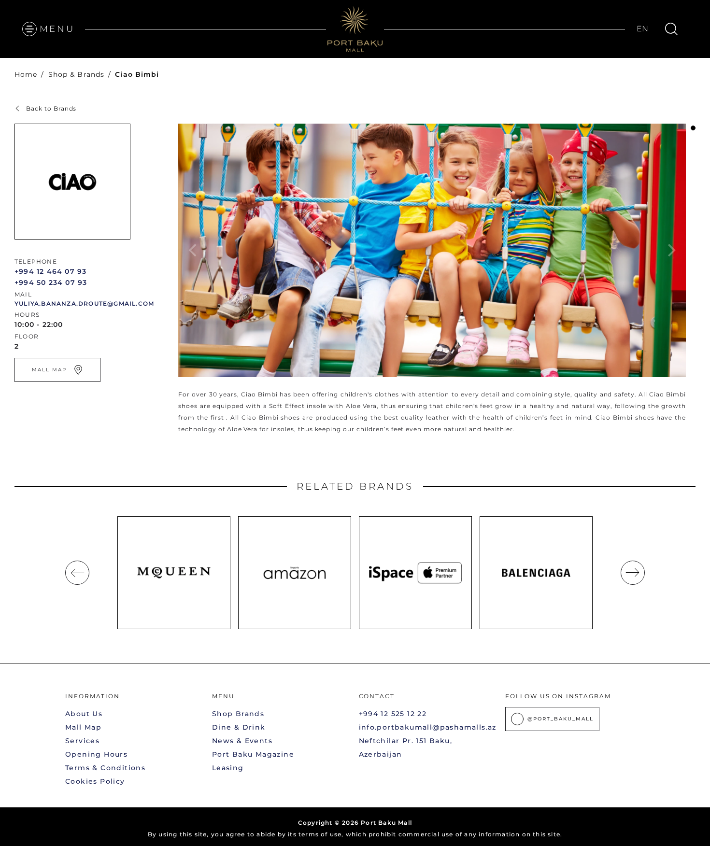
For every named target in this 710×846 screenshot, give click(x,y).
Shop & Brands (76, 74)
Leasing (228, 767)
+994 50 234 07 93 (50, 282)
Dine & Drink (239, 727)
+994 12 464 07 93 (50, 271)
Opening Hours (96, 754)
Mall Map (83, 727)
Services (82, 740)
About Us (83, 713)
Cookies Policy (95, 781)
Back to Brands (51, 108)
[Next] (633, 573)
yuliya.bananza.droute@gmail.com (84, 303)
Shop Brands (238, 713)
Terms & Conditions (105, 767)
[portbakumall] (355, 29)
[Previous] (77, 573)
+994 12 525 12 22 (393, 713)
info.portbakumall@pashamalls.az (428, 727)
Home (25, 74)
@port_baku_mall (560, 719)
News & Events (242, 740)
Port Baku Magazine (253, 754)
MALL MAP (49, 370)
